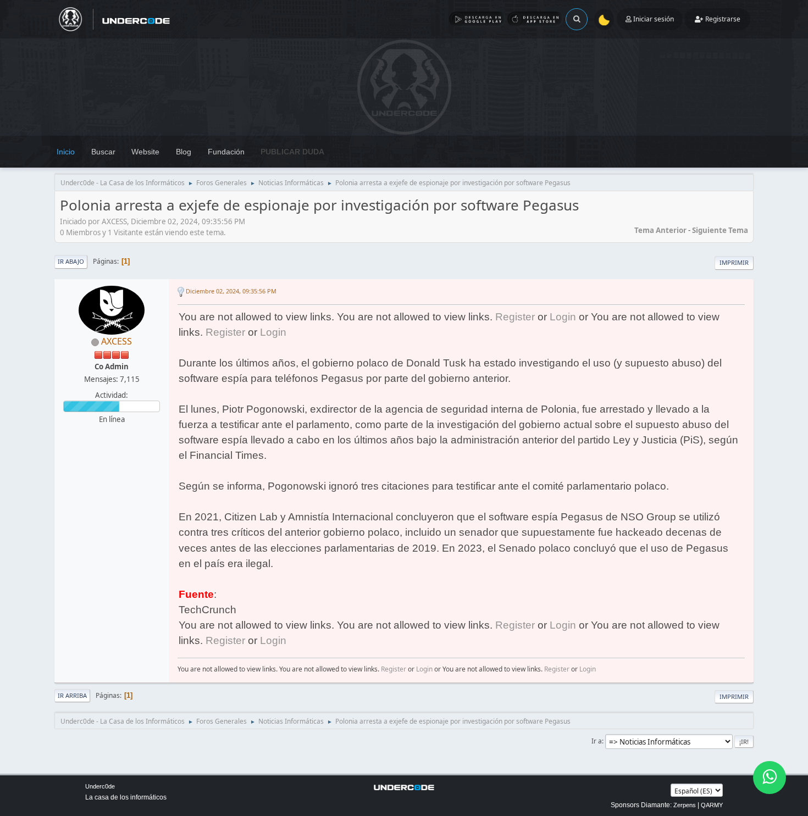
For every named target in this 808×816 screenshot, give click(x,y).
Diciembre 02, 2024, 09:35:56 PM (231, 291)
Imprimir (734, 262)
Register (515, 317)
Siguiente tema (720, 230)
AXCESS (116, 341)
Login (563, 317)
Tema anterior (660, 230)
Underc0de (100, 786)
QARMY (712, 805)
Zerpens (684, 805)
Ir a (596, 741)
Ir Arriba (72, 695)
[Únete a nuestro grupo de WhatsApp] (769, 777)
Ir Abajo (71, 261)
